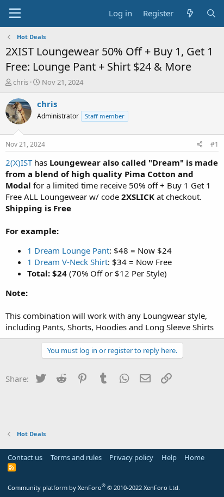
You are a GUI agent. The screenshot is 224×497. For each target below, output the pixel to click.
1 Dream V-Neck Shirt (67, 261)
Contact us (25, 457)
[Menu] (15, 13)
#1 (214, 144)
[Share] (200, 145)
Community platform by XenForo (94, 487)
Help (169, 457)
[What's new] (189, 13)
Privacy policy (131, 457)
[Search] (211, 13)
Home (194, 457)
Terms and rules (76, 457)
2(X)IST (18, 162)
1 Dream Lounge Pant (68, 250)
